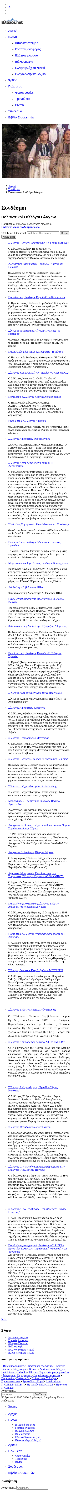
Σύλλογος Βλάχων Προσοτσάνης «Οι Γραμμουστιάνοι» (39, 242)
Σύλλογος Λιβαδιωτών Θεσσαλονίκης (29, 438)
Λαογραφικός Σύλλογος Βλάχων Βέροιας (31, 852)
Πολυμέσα (15, 86)
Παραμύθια (8, 1378)
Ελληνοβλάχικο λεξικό (30, 68)
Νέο (4, 1319)
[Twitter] (9, 7)
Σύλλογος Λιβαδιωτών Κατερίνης (26, 707)
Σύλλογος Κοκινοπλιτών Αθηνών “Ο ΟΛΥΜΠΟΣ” (36, 1041)
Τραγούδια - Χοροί (33, 1381)
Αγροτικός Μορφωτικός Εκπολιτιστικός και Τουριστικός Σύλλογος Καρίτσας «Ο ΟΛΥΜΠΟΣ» (36, 875)
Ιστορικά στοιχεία (26, 43)
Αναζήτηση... (8, 1390)
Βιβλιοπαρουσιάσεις (14, 1365)
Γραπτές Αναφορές (18, 1340)
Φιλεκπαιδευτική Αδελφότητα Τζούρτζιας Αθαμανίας (37, 626)
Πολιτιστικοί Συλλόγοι (44, 1378)
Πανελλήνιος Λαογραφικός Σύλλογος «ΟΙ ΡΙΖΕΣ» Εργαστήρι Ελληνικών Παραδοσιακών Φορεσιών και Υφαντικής (37, 1248)
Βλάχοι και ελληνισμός (41, 1365)
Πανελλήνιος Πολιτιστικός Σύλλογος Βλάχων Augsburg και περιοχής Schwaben (33, 905)
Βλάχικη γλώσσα (26, 55)
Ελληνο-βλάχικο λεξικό (21, 1349)
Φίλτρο (64, 233)
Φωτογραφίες (24, 92)
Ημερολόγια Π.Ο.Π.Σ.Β (40, 1384)
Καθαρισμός (9, 237)
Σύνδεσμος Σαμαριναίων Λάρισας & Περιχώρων (35, 692)
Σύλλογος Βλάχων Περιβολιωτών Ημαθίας (32, 1009)
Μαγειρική (9, 1375)
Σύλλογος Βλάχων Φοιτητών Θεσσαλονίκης (32, 786)
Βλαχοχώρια (20, 1369)
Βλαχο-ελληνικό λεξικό (30, 74)
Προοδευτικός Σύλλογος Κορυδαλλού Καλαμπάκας (36, 297)
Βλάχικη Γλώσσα (18, 1343)
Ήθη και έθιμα (37, 1372)
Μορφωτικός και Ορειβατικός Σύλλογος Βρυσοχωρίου (38, 563)
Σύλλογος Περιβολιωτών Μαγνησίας (28, 737)
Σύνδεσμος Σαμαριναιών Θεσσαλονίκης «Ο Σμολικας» (38, 524)
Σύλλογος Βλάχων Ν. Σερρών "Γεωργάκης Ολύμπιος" (38, 758)
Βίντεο (19, 105)
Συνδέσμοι (15, 111)
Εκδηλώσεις (8, 1372)
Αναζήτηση (40, 1394)
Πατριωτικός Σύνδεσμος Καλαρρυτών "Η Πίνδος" (36, 351)
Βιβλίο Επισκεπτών (21, 117)
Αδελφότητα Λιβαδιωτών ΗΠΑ (25, 587)
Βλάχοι (13, 37)
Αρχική (13, 30)
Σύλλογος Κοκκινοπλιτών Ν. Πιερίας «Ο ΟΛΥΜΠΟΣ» (38, 372)
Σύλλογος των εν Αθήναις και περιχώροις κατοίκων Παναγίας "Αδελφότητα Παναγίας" (36, 1168)
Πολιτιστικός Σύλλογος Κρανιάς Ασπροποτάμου (35, 396)
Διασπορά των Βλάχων (52, 1369)
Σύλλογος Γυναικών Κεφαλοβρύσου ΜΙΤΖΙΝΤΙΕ (35, 970)
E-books (22, 1372)
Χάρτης (12, 1406)
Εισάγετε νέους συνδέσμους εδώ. (20, 227)
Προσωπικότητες (11, 1381)
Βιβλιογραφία (24, 61)
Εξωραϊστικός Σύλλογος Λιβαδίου (27, 420)
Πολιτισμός (23, 1378)
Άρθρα (12, 80)
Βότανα (33, 1369)
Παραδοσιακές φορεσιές (47, 1375)
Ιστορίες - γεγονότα (58, 1372)
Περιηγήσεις (24, 1375)
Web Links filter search (14, 233)
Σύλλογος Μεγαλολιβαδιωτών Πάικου (29, 1127)
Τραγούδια (22, 99)
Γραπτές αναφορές (28, 49)
